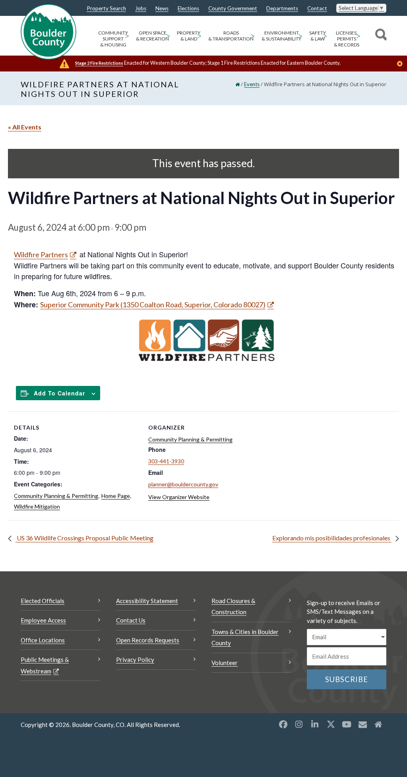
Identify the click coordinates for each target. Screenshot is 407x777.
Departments (282, 9)
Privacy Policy (135, 659)
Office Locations (43, 640)
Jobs (140, 9)
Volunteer (224, 662)
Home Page (115, 495)
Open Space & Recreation (152, 36)
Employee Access (43, 620)
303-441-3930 (166, 461)
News (162, 9)
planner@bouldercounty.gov (183, 484)
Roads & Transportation (231, 36)
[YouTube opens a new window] (347, 724)
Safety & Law (317, 36)
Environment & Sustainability (281, 36)
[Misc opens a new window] (362, 724)
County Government (232, 9)
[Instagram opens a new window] (299, 724)
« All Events (24, 127)
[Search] (379, 36)
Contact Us (130, 620)
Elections (188, 9)
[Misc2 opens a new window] (378, 724)
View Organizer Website (178, 497)
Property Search (106, 9)
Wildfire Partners (41, 254)
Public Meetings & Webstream (45, 665)
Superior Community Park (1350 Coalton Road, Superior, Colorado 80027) (153, 304)
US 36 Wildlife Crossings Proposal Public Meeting (84, 538)
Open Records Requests (147, 640)
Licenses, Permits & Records (346, 39)
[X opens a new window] (331, 724)
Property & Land (188, 36)
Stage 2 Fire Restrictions (99, 63)
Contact (317, 9)
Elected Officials (42, 600)
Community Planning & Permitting (56, 495)
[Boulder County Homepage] (48, 32)
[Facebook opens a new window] (283, 724)
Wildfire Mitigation (37, 506)
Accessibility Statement (147, 600)
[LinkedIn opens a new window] (315, 724)
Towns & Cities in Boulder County (245, 637)
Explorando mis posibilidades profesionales (331, 538)
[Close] (402, 64)
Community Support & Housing (113, 39)
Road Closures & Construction (233, 606)
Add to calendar (59, 393)
